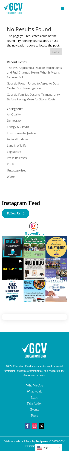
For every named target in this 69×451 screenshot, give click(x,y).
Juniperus (42, 441)
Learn (34, 397)
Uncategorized (16, 170)
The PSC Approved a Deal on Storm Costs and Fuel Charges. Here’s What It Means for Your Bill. (34, 72)
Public (11, 164)
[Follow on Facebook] (27, 426)
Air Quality (14, 114)
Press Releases (17, 158)
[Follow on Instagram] (34, 426)
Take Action (34, 403)
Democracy (14, 121)
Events (34, 409)
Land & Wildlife (17, 145)
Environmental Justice (21, 133)
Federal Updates (17, 139)
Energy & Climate (18, 127)
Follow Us (14, 213)
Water (11, 177)
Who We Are (34, 385)
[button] (13, 247)
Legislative (14, 152)
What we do (34, 391)
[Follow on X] (41, 426)
